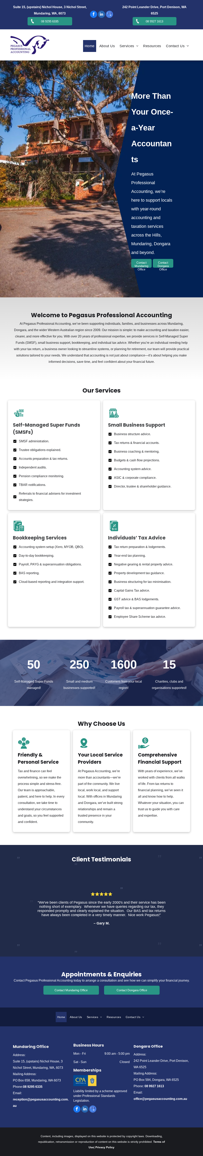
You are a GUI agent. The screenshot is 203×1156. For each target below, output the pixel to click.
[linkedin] (101, 15)
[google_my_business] (109, 15)
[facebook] (93, 15)
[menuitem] (90, 46)
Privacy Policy (104, 1147)
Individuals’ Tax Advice (137, 537)
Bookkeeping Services (40, 537)
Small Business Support (136, 425)
